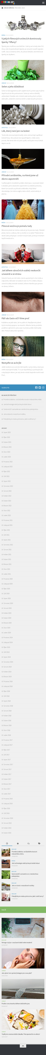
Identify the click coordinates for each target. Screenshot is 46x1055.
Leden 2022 (7, 515)
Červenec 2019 (8, 662)
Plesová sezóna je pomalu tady (17, 225)
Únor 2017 (7, 789)
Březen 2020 (7, 623)
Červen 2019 (7, 667)
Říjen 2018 (7, 691)
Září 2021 (6, 535)
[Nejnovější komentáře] (28, 843)
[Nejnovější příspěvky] (7, 843)
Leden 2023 (7, 457)
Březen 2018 (7, 725)
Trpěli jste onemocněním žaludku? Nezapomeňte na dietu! (21, 1034)
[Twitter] (39, 387)
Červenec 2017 (8, 764)
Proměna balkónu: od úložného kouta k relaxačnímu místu (23, 399)
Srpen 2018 (7, 701)
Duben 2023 (7, 442)
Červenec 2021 (8, 545)
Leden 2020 (7, 633)
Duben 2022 (7, 501)
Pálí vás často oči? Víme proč (15, 318)
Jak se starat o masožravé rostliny (15, 414)
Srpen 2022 (7, 481)
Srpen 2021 (7, 540)
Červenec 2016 (8, 818)
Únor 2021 (7, 569)
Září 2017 (6, 755)
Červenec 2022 (8, 486)
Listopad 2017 (8, 745)
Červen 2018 (7, 711)
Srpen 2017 (7, 760)
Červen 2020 (7, 608)
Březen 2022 (7, 506)
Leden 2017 (7, 794)
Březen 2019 (7, 677)
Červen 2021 (7, 550)
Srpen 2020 (7, 598)
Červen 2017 (7, 769)
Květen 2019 (7, 672)
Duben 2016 (7, 833)
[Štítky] (39, 843)
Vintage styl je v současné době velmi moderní (17, 943)
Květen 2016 (7, 828)
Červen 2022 (7, 491)
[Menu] (43, 2)
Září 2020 (6, 594)
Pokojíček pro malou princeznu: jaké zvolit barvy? (20, 419)
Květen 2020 (7, 613)
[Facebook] (36, 387)
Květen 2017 (7, 774)
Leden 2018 (7, 735)
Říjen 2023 (7, 437)
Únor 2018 (7, 730)
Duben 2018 (7, 721)
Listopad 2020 (8, 584)
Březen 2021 (7, 564)
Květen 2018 (7, 716)
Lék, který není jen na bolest (16, 130)
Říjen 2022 (7, 471)
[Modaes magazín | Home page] (10, 2)
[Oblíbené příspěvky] (17, 843)
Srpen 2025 (7, 432)
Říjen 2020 (7, 589)
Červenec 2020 (8, 603)
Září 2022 (6, 476)
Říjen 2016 (7, 808)
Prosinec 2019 (8, 637)
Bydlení (14, 849)
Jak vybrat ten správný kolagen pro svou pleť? (17, 973)
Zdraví (4, 83)
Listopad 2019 (8, 642)
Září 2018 (6, 696)
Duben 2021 (7, 559)
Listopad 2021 (8, 525)
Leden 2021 (7, 574)
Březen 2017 (7, 784)
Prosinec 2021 (8, 520)
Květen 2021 (7, 554)
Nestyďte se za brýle (11, 362)
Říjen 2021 (7, 530)
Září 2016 (6, 813)
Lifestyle (5, 127)
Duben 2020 (7, 618)
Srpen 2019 (7, 657)
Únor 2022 (7, 511)
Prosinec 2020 (8, 579)
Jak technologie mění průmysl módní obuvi (17, 404)
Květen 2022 (7, 496)
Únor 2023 (7, 452)
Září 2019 (6, 652)
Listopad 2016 (8, 804)
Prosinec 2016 (8, 799)
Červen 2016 (7, 823)
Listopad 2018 (8, 686)
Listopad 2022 (8, 467)
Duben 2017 (7, 779)
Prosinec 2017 (8, 740)
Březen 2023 (7, 447)
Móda (3, 35)
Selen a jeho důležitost (13, 86)
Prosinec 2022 (8, 462)
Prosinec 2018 (8, 681)
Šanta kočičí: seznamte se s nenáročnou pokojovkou (21, 409)
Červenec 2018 (8, 706)
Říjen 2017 (7, 750)
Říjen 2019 (7, 647)
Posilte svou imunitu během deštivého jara (16, 1004)
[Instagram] (43, 387)
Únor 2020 (7, 628)
